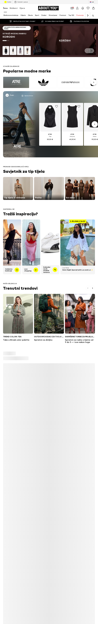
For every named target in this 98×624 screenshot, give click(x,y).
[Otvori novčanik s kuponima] (72, 8)
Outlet (9, 2)
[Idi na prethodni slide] (87, 50)
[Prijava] (77, 8)
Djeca (22, 8)
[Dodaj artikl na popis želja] (56, 106)
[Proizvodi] (18, 566)
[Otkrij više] (17, 124)
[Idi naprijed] (88, 15)
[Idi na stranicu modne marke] (49, 40)
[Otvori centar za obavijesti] (82, 8)
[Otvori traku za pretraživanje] (92, 16)
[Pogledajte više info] (18, 96)
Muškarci (14, 8)
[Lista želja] (88, 8)
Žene (5, 8)
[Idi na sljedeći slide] (91, 50)
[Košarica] (93, 8)
